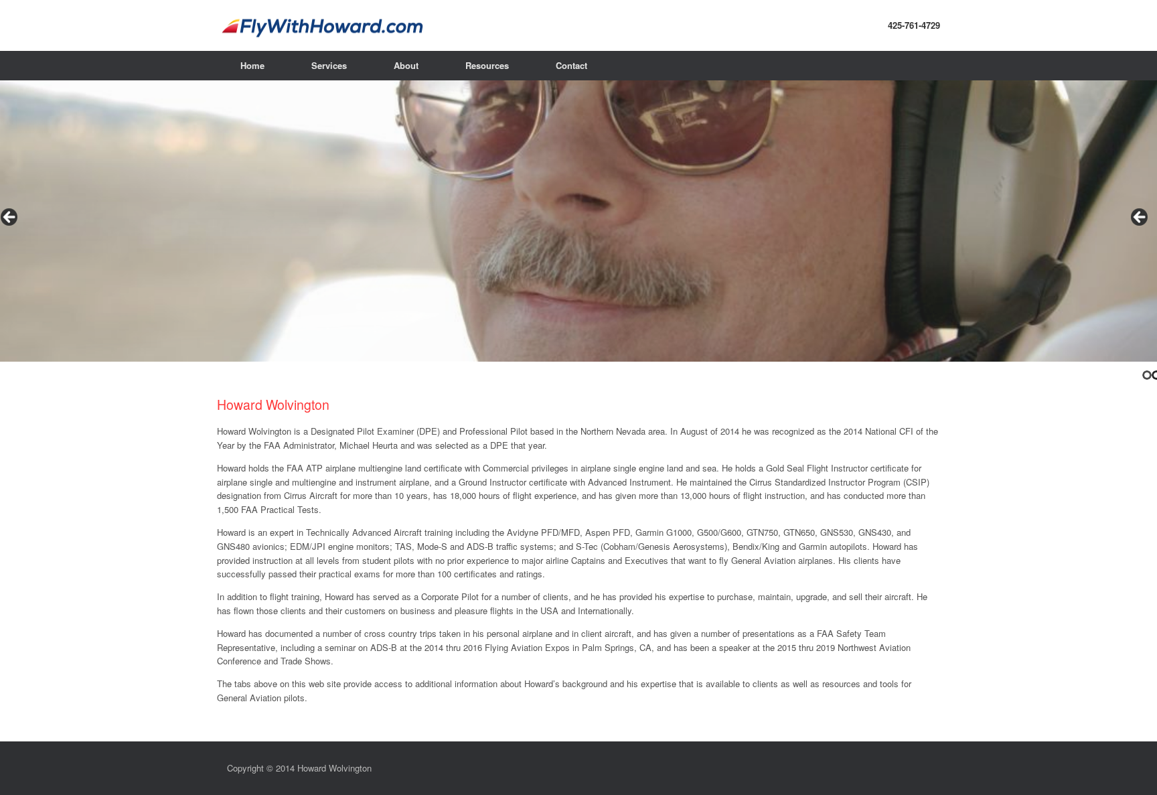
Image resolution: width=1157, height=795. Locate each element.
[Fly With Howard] (578, 25)
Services (329, 65)
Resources (487, 65)
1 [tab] (1147, 375)
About (406, 65)
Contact (571, 65)
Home (252, 65)
